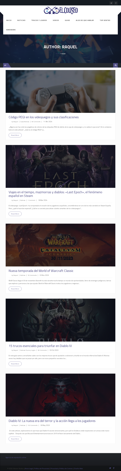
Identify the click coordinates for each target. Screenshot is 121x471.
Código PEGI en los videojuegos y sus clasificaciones (44, 117)
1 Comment (31, 200)
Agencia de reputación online (16, 457)
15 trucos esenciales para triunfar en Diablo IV (40, 345)
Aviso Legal (29, 468)
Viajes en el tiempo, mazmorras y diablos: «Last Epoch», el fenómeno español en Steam (55, 193)
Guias (67, 20)
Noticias (21, 20)
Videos (56, 20)
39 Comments (35, 121)
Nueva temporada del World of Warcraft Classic (41, 270)
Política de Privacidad (41, 468)
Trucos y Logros (39, 20)
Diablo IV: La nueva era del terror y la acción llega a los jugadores (52, 420)
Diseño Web (78, 468)
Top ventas (105, 20)
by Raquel (15, 121)
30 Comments (42, 350)
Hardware (11, 29)
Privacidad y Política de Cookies (62, 468)
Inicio (8, 20)
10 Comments (32, 275)
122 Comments (32, 425)
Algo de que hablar (85, 20)
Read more (15, 135)
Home (58, 53)
